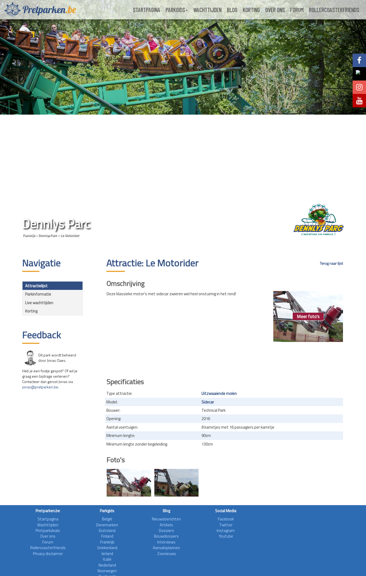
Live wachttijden (39, 303)
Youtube (226, 536)
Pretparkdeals (48, 530)
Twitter (226, 525)
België (107, 519)
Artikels (166, 525)
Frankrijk (29, 235)
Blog (232, 9)
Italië (107, 559)
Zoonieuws (166, 554)
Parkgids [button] (175, 9)
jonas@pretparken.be (40, 387)
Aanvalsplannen (166, 548)
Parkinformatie (38, 294)
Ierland (107, 554)
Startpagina (146, 9)
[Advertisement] (224, 358)
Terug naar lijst (331, 263)
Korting (251, 9)
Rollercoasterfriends (334, 9)
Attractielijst (36, 286)
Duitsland (107, 530)
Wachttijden (207, 9)
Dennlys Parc (47, 235)
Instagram (226, 530)
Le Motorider (69, 235)
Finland (107, 536)
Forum (297, 9)
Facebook (226, 519)
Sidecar (207, 402)
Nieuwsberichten (166, 519)
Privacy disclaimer (48, 554)
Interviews (166, 542)
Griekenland (107, 548)
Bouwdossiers (166, 536)
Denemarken (107, 525)
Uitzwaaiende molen (219, 393)
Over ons (275, 9)
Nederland (107, 565)
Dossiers (166, 530)
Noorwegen (107, 571)
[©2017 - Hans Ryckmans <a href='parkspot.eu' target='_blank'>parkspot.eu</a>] (129, 483)
